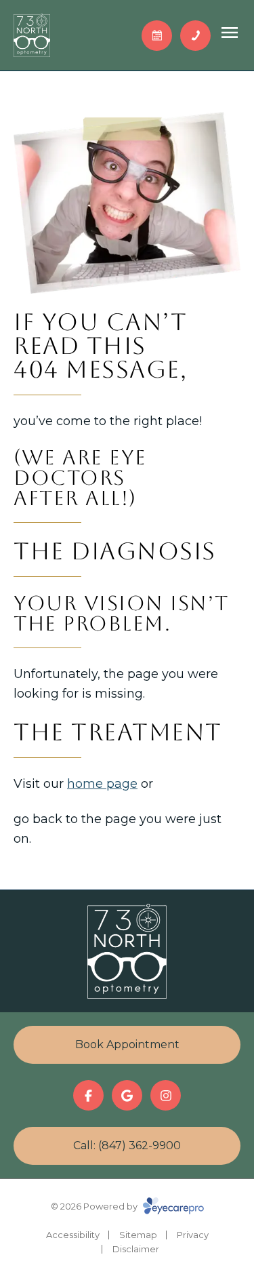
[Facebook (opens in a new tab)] (88, 1095)
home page (102, 783)
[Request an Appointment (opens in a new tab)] (157, 35)
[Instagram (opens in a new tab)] (165, 1095)
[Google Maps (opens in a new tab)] (127, 1095)
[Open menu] (229, 32)
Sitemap (138, 1234)
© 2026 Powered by (95, 1206)
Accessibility (73, 1234)
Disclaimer (135, 1248)
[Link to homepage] (32, 35)
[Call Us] (195, 35)
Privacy (193, 1234)
